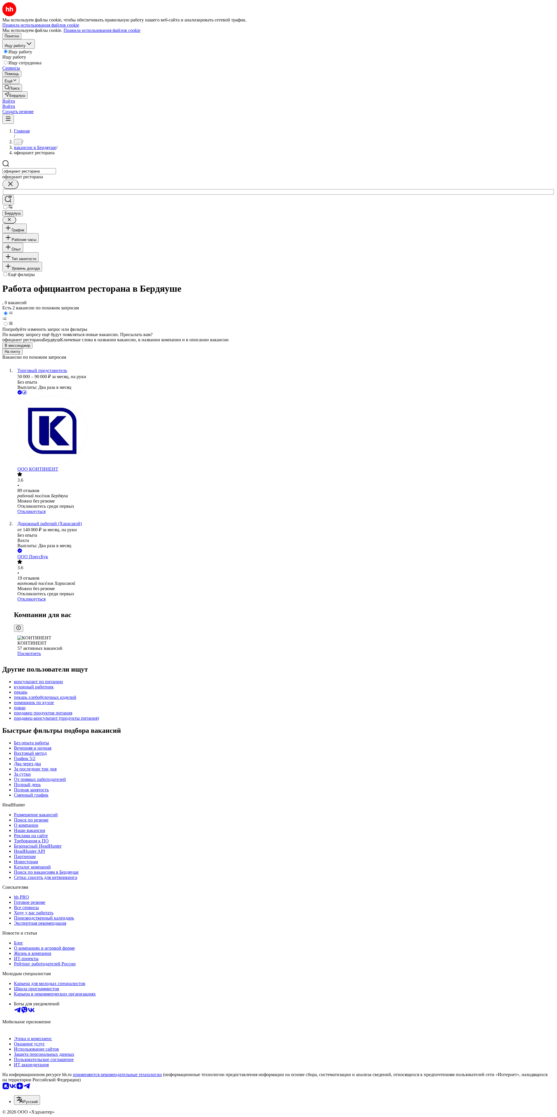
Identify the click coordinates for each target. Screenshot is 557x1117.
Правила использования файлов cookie (102, 30)
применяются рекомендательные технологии (117, 1074)
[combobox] (29, 171)
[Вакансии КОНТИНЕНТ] (284, 431)
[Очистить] (10, 184)
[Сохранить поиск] (8, 199)
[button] (8, 101)
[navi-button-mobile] (8, 119)
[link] (12, 87)
